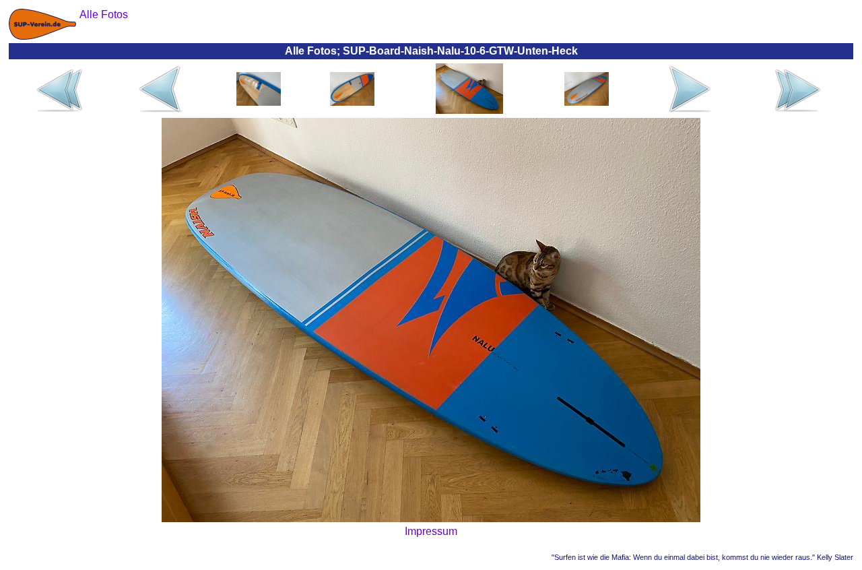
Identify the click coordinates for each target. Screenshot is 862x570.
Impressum (431, 531)
